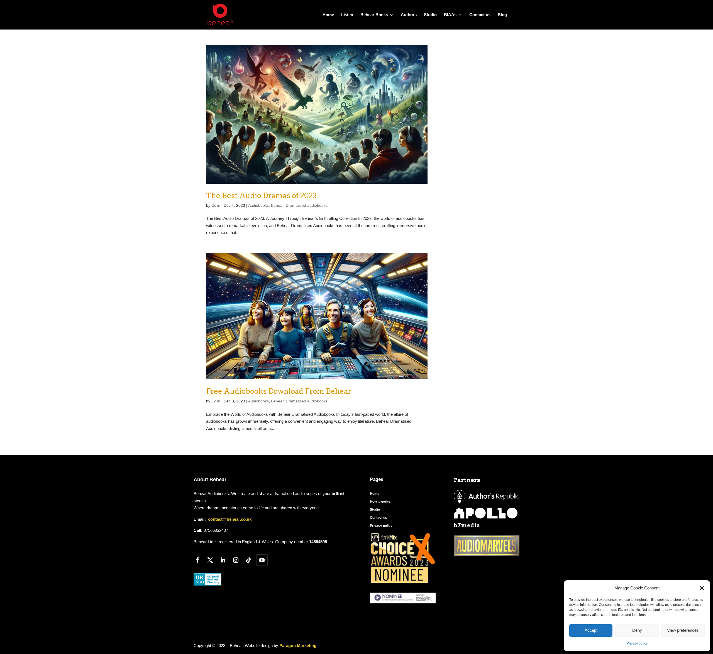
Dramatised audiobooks (307, 205)
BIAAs (450, 15)
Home (328, 15)
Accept (591, 630)
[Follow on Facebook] (197, 560)
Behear (277, 205)
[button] (702, 588)
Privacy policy (637, 643)
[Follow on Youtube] (262, 560)
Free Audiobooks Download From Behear (278, 391)
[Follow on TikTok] (248, 560)
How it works (380, 501)
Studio (430, 15)
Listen (347, 15)
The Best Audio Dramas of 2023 (261, 195)
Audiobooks (258, 205)
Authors (409, 15)
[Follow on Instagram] (235, 560)
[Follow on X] (210, 560)
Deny (637, 630)
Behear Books (374, 15)
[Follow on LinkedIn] (223, 560)
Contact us (479, 15)
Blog (502, 15)
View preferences (683, 630)
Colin (215, 205)
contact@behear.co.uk (229, 519)
